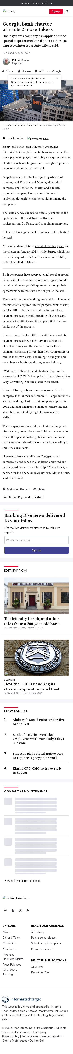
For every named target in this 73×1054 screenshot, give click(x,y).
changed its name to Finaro (39, 406)
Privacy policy (10, 1036)
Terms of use (30, 1036)
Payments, (25, 497)
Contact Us (10, 943)
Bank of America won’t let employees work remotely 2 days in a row (38, 739)
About (6, 932)
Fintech (39, 497)
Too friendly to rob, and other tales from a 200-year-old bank (32, 621)
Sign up (56, 11)
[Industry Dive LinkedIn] (5, 910)
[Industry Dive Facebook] (13, 910)
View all (8, 880)
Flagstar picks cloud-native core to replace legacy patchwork (38, 755)
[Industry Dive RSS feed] (28, 910)
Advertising (38, 932)
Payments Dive (40, 972)
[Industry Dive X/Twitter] (20, 910)
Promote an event (42, 949)
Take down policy (51, 1036)
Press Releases (12, 964)
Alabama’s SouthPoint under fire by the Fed (39, 722)
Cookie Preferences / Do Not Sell (23, 1040)
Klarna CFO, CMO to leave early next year (37, 770)
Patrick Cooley (20, 59)
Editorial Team (11, 937)
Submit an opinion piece (46, 943)
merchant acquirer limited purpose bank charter (37, 305)
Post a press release (28, 880)
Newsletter (9, 949)
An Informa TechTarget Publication (36, 3)
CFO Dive (37, 966)
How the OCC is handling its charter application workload (31, 686)
